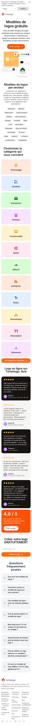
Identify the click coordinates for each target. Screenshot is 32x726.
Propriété (17, 120)
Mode (6, 136)
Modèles (24, 697)
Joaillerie (14, 136)
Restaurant (11, 109)
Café (10, 124)
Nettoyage (8, 128)
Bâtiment (21, 109)
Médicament (9, 112)
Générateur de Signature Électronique (5, 694)
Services (14, 711)
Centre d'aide (16, 705)
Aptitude (9, 116)
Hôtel (25, 120)
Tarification (15, 697)
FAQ (13, 713)
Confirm (23, 8)
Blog (23, 700)
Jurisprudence (10, 140)
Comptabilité (22, 140)
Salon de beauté (20, 116)
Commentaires (16, 708)
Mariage (7, 120)
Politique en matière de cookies (25, 709)
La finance (24, 136)
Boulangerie (19, 124)
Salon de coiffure (21, 128)
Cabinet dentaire (21, 112)
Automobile (11, 132)
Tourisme (21, 132)
